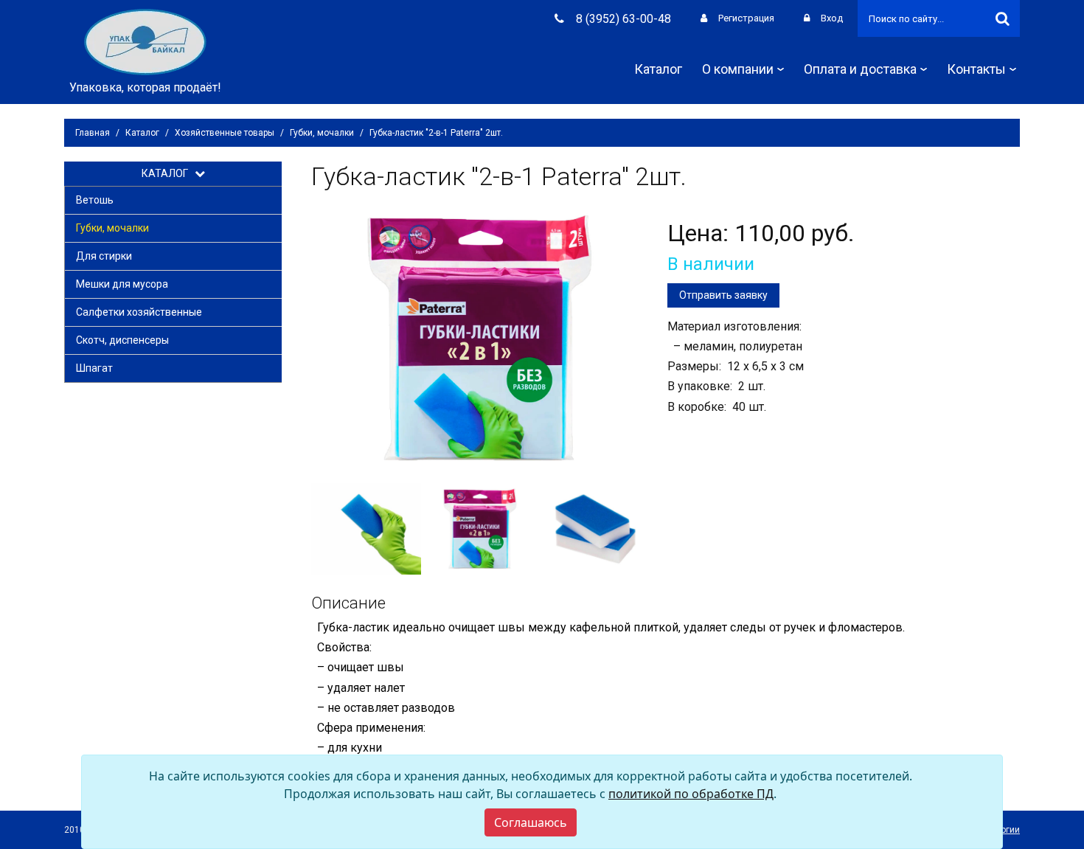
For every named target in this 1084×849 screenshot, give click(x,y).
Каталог (658, 69)
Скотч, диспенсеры (122, 340)
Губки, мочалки (322, 133)
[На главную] (145, 41)
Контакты (976, 69)
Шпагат (94, 368)
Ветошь (95, 200)
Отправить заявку (723, 295)
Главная (92, 133)
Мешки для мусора (122, 284)
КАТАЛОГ (168, 173)
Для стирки (104, 256)
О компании (738, 69)
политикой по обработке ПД (691, 794)
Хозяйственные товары (224, 133)
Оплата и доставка (860, 69)
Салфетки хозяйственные (139, 312)
